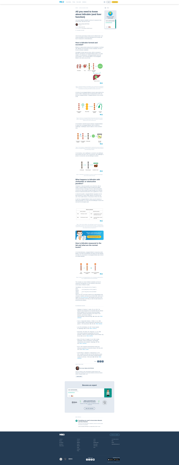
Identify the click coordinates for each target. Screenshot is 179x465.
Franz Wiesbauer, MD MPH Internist (87, 28)
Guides (78, 447)
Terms (94, 447)
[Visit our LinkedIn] (91, 460)
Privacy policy (95, 444)
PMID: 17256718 (92, 328)
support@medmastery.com (116, 444)
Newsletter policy (95, 442)
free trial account (84, 297)
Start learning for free (94, 236)
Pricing (78, 450)
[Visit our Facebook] (87, 460)
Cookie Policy (95, 445)
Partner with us (61, 445)
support (114, 434)
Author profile (79, 376)
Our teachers (61, 442)
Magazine (78, 442)
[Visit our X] (89, 460)
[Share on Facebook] (100, 361)
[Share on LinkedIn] (103, 361)
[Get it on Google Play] (117, 460)
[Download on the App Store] (110, 460)
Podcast (78, 444)
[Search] (104, 2)
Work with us (61, 444)
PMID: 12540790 (82, 343)
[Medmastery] (61, 2)
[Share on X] (98, 361)
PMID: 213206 (85, 349)
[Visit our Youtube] (94, 460)
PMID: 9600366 (99, 323)
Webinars (78, 445)
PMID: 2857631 (89, 335)
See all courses (89, 408)
